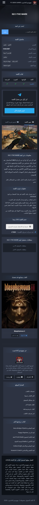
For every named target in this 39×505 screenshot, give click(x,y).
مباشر (5, 57)
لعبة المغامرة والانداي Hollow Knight (24, 446)
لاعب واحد (14, 61)
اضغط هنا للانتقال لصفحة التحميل (18, 227)
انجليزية (32, 84)
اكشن (9, 45)
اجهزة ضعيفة (7, 65)
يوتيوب (18, 377)
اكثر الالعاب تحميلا (30, 396)
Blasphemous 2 (19, 331)
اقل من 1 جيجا (7, 53)
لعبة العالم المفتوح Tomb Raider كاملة (24, 437)
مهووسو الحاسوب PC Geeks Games (21, 2)
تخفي (5, 45)
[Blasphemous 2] (19, 304)
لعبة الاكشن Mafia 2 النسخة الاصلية (25, 441)
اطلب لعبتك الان (30, 405)
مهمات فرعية (7, 61)
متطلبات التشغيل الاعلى (19, 250)
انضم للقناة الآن (19, 111)
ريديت (8, 377)
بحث (5, 32)
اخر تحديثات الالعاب (29, 413)
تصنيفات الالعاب (30, 391)
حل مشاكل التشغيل (29, 400)
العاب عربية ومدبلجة (29, 409)
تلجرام (29, 377)
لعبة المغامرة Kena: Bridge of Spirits (24, 428)
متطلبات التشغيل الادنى (19, 246)
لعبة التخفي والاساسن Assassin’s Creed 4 (23, 450)
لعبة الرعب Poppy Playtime (26, 433)
